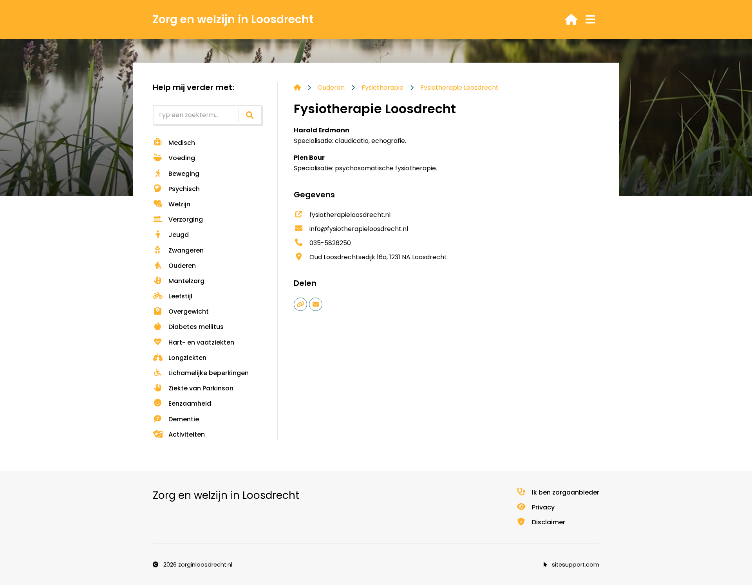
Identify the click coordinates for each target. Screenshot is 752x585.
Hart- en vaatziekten (201, 342)
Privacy (543, 507)
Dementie (183, 419)
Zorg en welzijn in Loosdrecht (233, 19)
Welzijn (179, 204)
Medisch (181, 142)
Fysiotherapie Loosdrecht (459, 87)
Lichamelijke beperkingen (208, 372)
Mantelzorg (186, 280)
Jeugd (178, 234)
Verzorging (185, 219)
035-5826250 (330, 242)
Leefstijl (180, 296)
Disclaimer (548, 522)
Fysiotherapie (382, 87)
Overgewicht (188, 311)
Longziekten (187, 357)
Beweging (183, 173)
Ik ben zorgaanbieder (565, 492)
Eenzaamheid (189, 403)
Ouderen (182, 265)
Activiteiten (186, 434)
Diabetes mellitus (196, 326)
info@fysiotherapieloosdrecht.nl (358, 228)
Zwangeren (186, 250)
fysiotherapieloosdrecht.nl (349, 214)
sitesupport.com (574, 565)
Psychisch (184, 188)
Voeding (181, 157)
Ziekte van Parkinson (200, 388)
